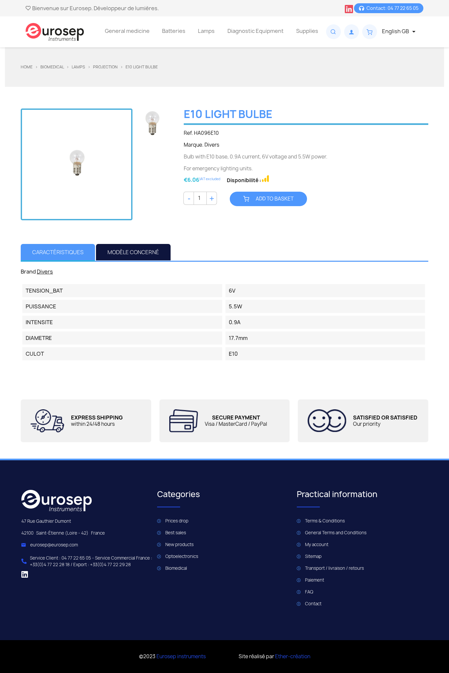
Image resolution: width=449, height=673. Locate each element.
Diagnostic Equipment (255, 31)
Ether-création (292, 656)
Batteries (173, 31)
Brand (28, 271)
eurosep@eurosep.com (54, 545)
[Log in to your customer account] (351, 32)
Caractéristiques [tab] (57, 252)
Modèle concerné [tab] (133, 252)
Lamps (206, 31)
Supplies (307, 31)
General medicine (127, 31)
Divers (45, 271)
